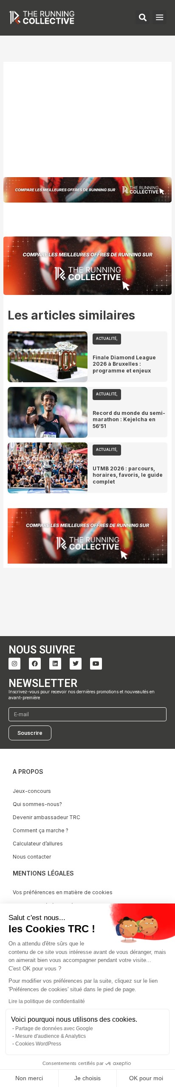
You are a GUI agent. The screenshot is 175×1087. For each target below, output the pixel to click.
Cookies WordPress (38, 1044)
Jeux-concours (32, 791)
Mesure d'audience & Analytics (50, 1036)
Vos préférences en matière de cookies (63, 892)
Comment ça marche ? (40, 830)
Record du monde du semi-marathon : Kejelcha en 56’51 (129, 419)
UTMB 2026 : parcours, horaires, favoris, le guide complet (128, 475)
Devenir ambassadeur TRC (46, 817)
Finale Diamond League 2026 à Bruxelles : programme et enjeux (124, 364)
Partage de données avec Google (54, 1028)
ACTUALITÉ (106, 338)
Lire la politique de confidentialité (46, 1001)
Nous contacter (32, 856)
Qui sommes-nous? (37, 804)
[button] (159, 17)
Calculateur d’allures (38, 843)
